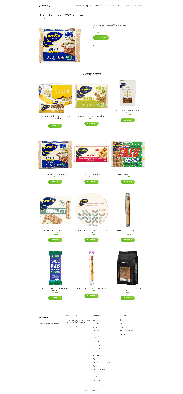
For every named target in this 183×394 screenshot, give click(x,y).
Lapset (95, 334)
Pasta (95, 366)
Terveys (95, 377)
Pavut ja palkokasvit (99, 369)
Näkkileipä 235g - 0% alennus (128, 174)
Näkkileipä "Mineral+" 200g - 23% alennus (91, 116)
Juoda (95, 327)
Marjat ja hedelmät (99, 352)
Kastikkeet (110, 6)
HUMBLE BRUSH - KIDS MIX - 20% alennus (91, 288)
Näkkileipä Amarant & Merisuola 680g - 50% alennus (91, 231)
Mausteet (99, 6)
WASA (116, 25)
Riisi (94, 373)
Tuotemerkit (137, 6)
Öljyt (94, 359)
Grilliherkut (96, 323)
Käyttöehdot (124, 327)
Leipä (112, 25)
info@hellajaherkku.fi (73, 326)
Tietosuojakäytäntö (126, 331)
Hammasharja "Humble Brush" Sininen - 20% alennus (128, 231)
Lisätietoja (101, 38)
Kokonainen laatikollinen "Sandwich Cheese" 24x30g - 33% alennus (55, 117)
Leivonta (96, 341)
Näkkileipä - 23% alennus (91, 174)
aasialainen (96, 320)
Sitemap (123, 334)
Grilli (120, 6)
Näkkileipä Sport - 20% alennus (55, 174)
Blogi (127, 6)
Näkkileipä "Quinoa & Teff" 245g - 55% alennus (55, 231)
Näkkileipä (122, 25)
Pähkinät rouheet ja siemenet (102, 362)
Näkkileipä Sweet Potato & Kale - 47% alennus (128, 112)
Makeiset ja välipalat (83, 6)
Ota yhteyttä (124, 323)
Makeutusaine (97, 348)
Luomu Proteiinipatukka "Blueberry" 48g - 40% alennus (55, 289)
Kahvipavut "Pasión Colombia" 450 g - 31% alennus (127, 289)
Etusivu (41, 19)
